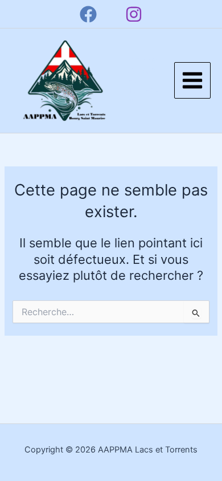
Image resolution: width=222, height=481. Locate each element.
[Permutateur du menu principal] (192, 80)
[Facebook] (88, 14)
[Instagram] (133, 14)
